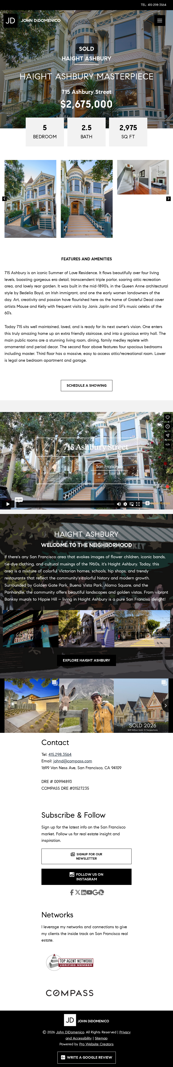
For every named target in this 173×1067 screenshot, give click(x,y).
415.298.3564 (60, 754)
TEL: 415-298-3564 (153, 5)
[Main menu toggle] (159, 20)
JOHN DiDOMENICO (41, 20)
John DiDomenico (70, 1032)
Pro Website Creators (96, 1044)
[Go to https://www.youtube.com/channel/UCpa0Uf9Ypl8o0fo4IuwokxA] (89, 893)
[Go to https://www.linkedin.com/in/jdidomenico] (83, 893)
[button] (4, 199)
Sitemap (101, 1038)
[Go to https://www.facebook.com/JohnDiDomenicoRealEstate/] (72, 893)
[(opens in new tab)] (69, 961)
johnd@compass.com (72, 761)
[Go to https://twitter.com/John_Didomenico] (78, 893)
